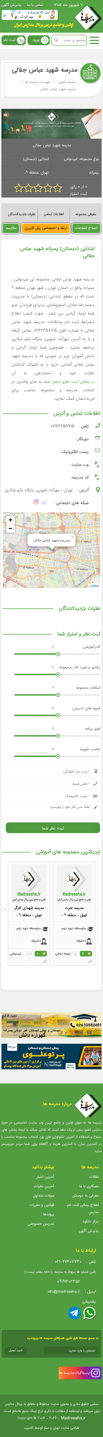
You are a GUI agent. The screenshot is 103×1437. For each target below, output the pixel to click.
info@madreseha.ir (64, 1291)
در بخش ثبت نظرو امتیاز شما (69, 381)
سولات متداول (43, 1195)
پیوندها (48, 1214)
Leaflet (94, 585)
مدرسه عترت (74, 908)
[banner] (30, 15)
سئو (46, 1428)
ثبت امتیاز (78, 193)
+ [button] (10, 519)
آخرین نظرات (44, 1186)
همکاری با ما (89, 1186)
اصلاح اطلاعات (86, 228)
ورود (35, 40)
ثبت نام (9, 40)
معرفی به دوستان (85, 1195)
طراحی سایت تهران (66, 1428)
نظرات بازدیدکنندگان (21, 214)
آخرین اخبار (45, 1177)
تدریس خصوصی (41, 1223)
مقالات (94, 1177)
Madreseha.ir (73, 1418)
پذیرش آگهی (11, 5)
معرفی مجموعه (85, 214)
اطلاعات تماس (54, 214)
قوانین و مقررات (41, 1205)
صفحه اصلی (67, 82)
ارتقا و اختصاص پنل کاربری (46, 228)
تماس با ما (35, 5)
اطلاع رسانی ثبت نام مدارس (83, 1208)
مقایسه (11, 228)
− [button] (10, 528)
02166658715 (62, 426)
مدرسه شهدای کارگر (29, 908)
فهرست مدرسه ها (37, 82)
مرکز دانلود (90, 1221)
